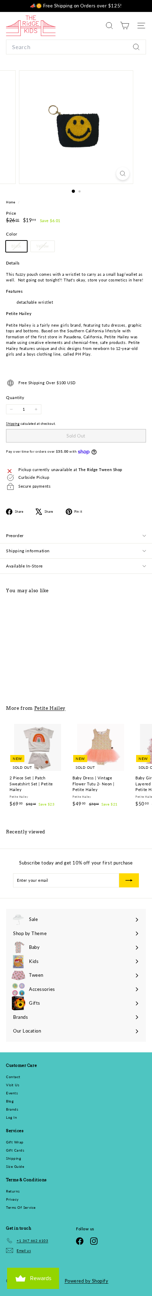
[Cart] (124, 25)
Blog (9, 1101)
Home (11, 202)
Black (19, 247)
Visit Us (12, 1085)
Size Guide (15, 1166)
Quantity (15, 397)
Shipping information (28, 550)
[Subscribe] (129, 880)
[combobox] (76, 47)
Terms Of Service (21, 1207)
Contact (13, 1077)
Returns (13, 1191)
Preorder (15, 535)
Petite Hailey (50, 708)
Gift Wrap (15, 1142)
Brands (12, 1109)
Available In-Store (24, 566)
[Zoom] (122, 173)
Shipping (12, 424)
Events (12, 1093)
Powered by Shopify (87, 1281)
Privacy (12, 1199)
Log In (11, 1117)
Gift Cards (15, 1150)
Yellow (45, 247)
